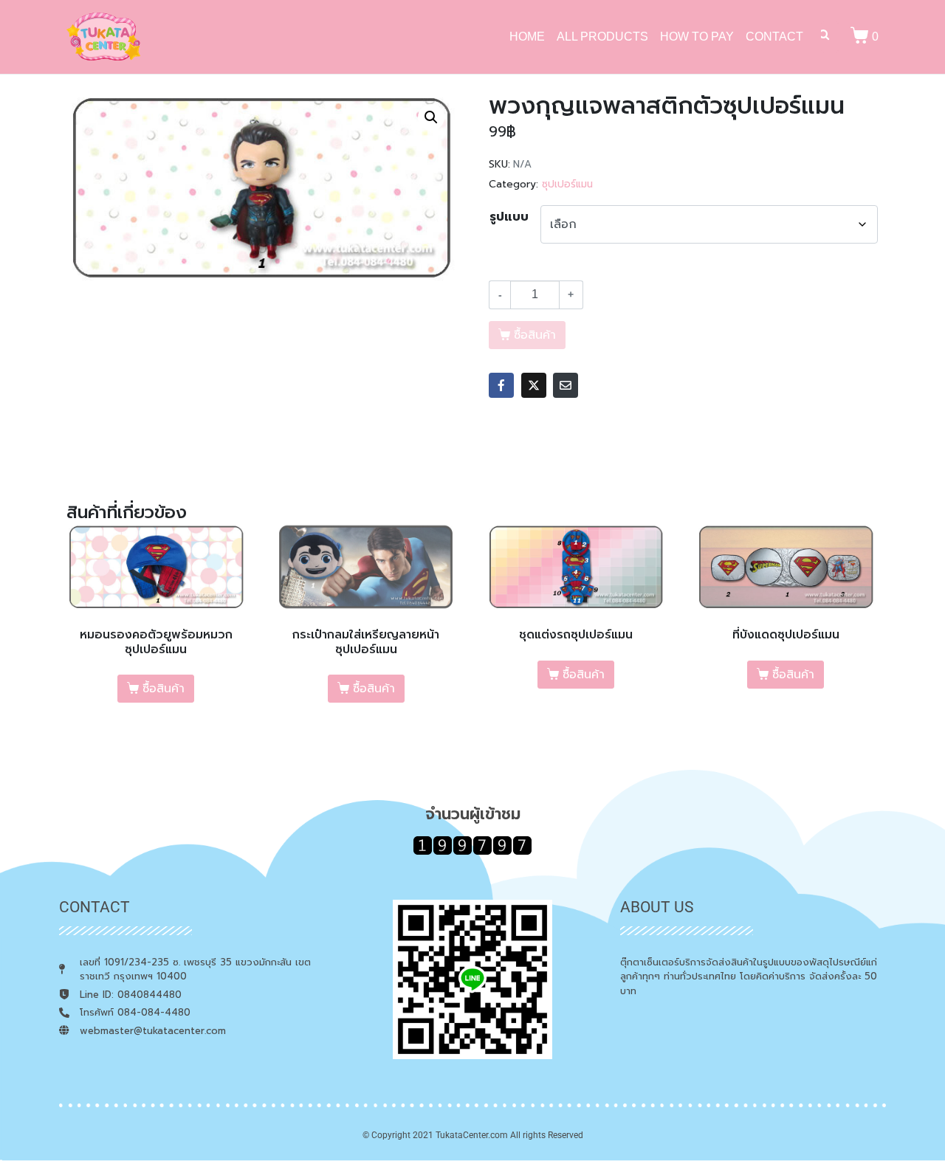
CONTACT (774, 36)
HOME (527, 36)
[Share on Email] (565, 385)
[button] (431, 117)
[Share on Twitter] (533, 385)
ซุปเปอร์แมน (567, 184)
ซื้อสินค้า (163, 688)
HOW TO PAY (697, 36)
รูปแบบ (509, 217)
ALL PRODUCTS (602, 36)
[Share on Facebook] (501, 385)
